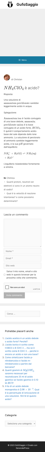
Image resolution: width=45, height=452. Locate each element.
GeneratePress (22, 448)
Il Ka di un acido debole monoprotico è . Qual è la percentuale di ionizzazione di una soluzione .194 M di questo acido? (22, 392)
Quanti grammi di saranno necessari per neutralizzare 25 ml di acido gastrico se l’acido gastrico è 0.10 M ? (21, 376)
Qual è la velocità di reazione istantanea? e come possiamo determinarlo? (20, 197)
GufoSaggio (27, 4)
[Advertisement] (22, 32)
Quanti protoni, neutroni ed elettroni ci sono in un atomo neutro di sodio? (21, 186)
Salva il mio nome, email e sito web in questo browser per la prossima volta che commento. (21, 274)
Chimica (11, 178)
